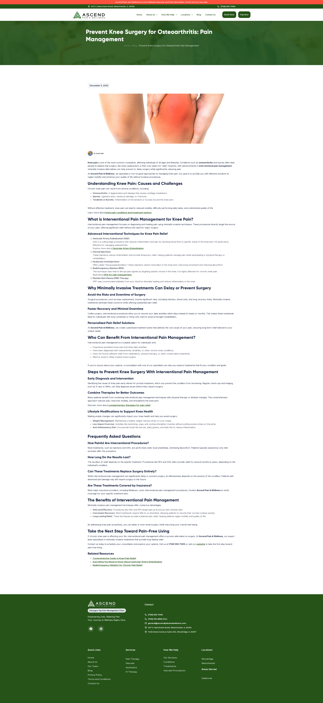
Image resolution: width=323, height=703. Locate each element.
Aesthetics (131, 667)
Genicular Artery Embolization (128, 248)
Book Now (229, 15)
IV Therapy (131, 672)
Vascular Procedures (174, 670)
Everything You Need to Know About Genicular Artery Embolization (127, 562)
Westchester (208, 663)
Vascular (130, 663)
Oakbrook (206, 678)
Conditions (169, 662)
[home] (89, 14)
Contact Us (93, 683)
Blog (134, 45)
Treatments (170, 666)
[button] (151, 14)
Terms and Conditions (99, 679)
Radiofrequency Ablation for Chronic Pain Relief (117, 565)
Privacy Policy (95, 675)
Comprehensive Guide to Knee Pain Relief (114, 558)
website (200, 544)
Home (127, 45)
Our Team (93, 666)
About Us (92, 662)
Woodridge (207, 659)
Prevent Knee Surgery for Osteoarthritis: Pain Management (169, 45)
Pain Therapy (132, 659)
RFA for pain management (118, 275)
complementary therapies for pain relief (129, 405)
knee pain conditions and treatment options (128, 212)
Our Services (170, 658)
